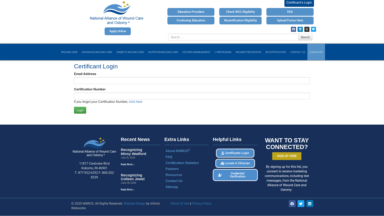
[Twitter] (313, 29)
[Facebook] (293, 29)
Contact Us (297, 52)
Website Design (134, 203)
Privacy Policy (201, 203)
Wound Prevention (248, 52)
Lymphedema (223, 52)
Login (80, 110)
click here (135, 101)
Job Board (316, 52)
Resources (174, 175)
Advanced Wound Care (97, 52)
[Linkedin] (300, 29)
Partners (172, 169)
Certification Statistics (182, 163)
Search (305, 37)
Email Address (85, 74)
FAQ (169, 157)
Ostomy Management (196, 52)
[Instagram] (306, 29)
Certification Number (90, 89)
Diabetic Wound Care (130, 52)
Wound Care (69, 52)
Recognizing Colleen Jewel (133, 177)
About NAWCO (178, 150)
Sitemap (172, 187)
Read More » (127, 164)
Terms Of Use (179, 203)
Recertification (275, 52)
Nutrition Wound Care (163, 52)
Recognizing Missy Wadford (133, 152)
